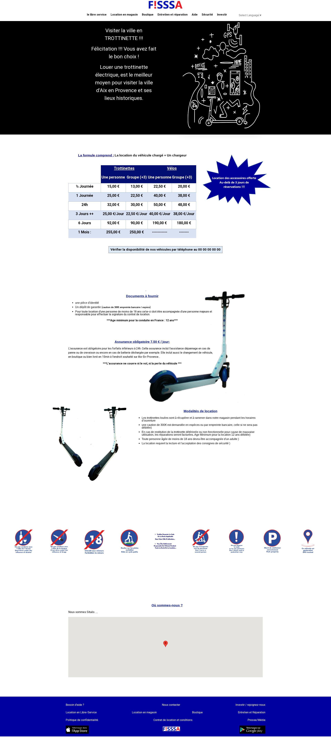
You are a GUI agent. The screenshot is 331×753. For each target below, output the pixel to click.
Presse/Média (256, 720)
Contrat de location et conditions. (173, 720)
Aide (195, 14)
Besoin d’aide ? (75, 704)
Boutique (147, 14)
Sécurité (207, 14)
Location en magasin (124, 14)
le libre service (97, 14)
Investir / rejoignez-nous (250, 704)
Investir (222, 14)
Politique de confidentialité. (82, 720)
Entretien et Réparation (251, 712)
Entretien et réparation (173, 14)
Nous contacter (171, 704)
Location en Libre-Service (81, 712)
